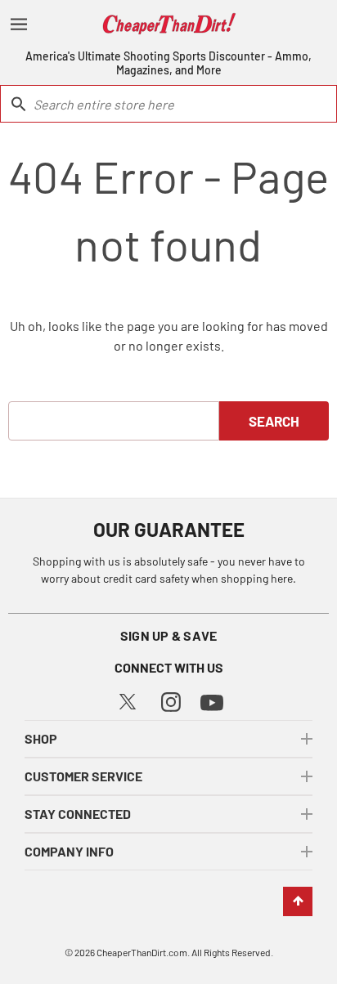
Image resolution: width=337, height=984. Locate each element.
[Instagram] (171, 700)
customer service (83, 776)
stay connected (78, 813)
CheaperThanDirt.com (142, 952)
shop (41, 738)
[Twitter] (128, 699)
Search (274, 421)
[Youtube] (211, 701)
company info (69, 851)
